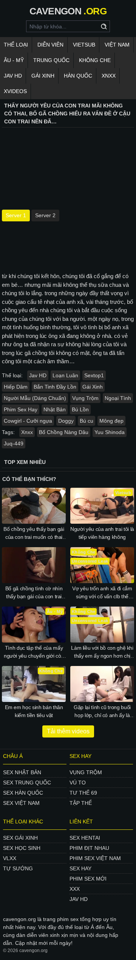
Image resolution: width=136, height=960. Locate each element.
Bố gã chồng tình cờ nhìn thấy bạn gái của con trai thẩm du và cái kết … (34, 593)
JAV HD (13, 76)
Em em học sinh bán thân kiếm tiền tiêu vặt (34, 711)
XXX (75, 889)
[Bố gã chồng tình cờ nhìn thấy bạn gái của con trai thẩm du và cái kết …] (34, 565)
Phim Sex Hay (20, 409)
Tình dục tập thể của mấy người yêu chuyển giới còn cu (34, 652)
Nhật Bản (54, 409)
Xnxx (109, 76)
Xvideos (15, 91)
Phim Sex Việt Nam (95, 858)
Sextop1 (94, 375)
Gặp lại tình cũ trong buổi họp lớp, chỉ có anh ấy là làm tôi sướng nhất (102, 711)
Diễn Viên (50, 45)
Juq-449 (13, 443)
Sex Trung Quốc (27, 783)
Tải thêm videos (68, 731)
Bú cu (86, 421)
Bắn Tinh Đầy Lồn (55, 387)
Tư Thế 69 (83, 793)
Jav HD (37, 375)
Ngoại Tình (118, 398)
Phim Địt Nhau (89, 848)
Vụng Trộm (85, 398)
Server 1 (16, 215)
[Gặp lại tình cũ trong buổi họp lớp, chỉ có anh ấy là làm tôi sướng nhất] (102, 684)
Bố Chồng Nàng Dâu (63, 432)
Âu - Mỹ (14, 60)
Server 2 (45, 215)
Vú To (78, 783)
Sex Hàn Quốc (23, 793)
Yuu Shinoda (109, 432)
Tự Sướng (18, 868)
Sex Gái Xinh (20, 838)
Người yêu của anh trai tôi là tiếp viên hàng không (102, 533)
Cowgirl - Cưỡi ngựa (28, 421)
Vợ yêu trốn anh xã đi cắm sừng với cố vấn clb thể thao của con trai (102, 593)
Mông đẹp (111, 421)
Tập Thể (81, 803)
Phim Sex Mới (88, 879)
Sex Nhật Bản (22, 772)
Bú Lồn (80, 409)
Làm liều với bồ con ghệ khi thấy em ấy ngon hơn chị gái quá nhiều (102, 652)
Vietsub (84, 45)
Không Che (95, 60)
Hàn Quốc (78, 76)
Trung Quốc (51, 60)
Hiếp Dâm (16, 387)
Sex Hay (80, 868)
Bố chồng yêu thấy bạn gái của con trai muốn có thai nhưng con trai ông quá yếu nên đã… (34, 533)
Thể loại (16, 45)
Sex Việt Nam (21, 803)
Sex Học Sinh (21, 848)
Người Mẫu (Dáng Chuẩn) (35, 398)
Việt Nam (117, 45)
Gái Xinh (42, 76)
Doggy (66, 421)
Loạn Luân (65, 375)
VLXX (9, 858)
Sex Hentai (85, 838)
